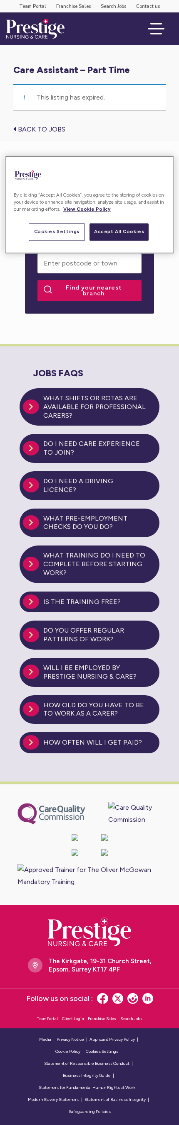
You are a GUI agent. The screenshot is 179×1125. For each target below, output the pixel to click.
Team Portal (32, 6)
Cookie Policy (67, 1051)
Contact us (148, 6)
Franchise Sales (73, 6)
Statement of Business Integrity (115, 1099)
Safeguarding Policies (90, 1111)
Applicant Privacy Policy (112, 1039)
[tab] (89, 407)
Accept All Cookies (119, 231)
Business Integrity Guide (87, 1075)
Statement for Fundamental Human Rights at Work (87, 1087)
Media (45, 1039)
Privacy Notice (70, 1039)
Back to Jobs (40, 129)
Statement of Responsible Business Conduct (86, 1063)
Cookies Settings (57, 231)
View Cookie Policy (87, 209)
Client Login (73, 1018)
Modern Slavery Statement (53, 1099)
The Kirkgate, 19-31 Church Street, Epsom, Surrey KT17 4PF (100, 965)
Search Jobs (113, 6)
